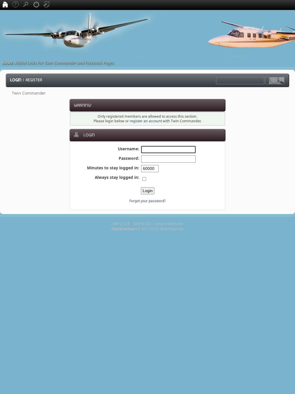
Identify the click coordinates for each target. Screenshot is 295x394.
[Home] (5, 5)
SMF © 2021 (143, 223)
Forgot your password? (147, 201)
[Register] (46, 5)
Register (34, 80)
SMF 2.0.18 (121, 223)
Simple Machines (169, 223)
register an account (146, 121)
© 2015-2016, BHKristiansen (147, 228)
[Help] (15, 5)
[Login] (36, 5)
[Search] (26, 5)
